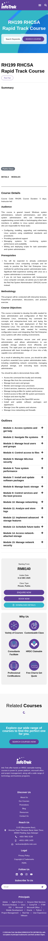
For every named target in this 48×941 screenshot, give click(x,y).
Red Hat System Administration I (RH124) (24, 282)
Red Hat (7, 78)
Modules (15, 177)
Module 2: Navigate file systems (20, 437)
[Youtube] (31, 874)
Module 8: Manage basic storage (21, 486)
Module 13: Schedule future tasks (21, 527)
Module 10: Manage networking (20, 502)
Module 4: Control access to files (21, 452)
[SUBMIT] (42, 886)
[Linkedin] (17, 874)
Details (5, 177)
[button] (40, 5)
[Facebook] (21, 874)
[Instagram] (26, 874)
